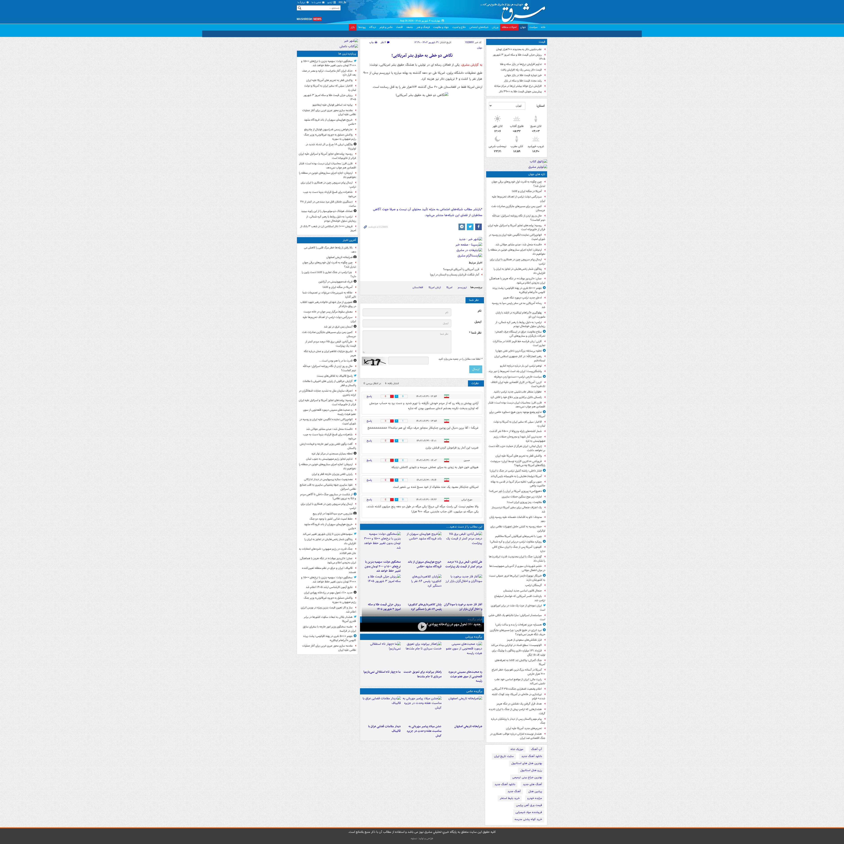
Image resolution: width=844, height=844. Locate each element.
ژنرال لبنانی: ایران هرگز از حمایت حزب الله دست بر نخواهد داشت (517, 448)
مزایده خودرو (534, 798)
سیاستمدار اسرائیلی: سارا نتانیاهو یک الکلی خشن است (517, 617)
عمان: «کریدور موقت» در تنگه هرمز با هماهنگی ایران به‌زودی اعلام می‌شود (517, 281)
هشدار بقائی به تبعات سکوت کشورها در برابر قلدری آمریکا (330, 619)
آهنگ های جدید (532, 784)
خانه (543, 27)
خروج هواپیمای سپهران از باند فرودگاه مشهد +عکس (424, 564)
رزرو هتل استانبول (531, 770)
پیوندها (362, 27)
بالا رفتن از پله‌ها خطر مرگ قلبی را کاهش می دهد (330, 250)
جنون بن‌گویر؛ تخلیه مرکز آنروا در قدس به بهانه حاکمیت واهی (518, 484)
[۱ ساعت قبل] (462, 709)
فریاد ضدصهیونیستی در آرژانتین (335, 282)
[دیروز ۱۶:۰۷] (421, 587)
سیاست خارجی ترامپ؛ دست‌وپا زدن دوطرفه (518, 377)
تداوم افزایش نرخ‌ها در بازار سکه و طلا (521, 64)
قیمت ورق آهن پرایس (529, 805)
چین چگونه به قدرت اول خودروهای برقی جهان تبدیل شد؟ (518, 184)
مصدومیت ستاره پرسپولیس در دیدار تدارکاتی (328, 479)
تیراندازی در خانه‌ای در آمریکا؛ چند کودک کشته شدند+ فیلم (518, 696)
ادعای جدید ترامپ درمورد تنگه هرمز (522, 298)
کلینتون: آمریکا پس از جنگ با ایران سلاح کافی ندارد (518, 549)
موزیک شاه (517, 749)
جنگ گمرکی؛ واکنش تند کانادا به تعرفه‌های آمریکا (520, 662)
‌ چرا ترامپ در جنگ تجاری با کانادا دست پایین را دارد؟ (329, 274)
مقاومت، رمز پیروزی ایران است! (524, 502)
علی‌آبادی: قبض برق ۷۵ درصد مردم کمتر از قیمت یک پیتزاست (463, 564)
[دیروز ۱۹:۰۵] (421, 709)
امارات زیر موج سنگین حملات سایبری (522, 497)
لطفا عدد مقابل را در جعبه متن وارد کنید (460, 359)
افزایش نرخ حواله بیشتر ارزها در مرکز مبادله (518, 86)
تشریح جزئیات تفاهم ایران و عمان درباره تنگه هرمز (330, 353)
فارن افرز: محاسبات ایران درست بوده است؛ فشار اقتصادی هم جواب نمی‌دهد (516, 405)
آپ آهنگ (536, 749)
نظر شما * (475, 333)
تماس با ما (317, 2)
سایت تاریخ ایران (504, 756)
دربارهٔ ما (302, 2)
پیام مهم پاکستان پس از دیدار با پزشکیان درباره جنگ (518, 721)
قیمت (542, 42)
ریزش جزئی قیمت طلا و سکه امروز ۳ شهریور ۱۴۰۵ (519, 57)
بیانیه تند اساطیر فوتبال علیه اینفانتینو (333, 105)
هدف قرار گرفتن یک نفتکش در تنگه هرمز (519, 704)
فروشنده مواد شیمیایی (528, 812)
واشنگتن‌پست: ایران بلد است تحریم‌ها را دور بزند (515, 371)
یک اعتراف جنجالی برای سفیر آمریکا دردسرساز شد (518, 509)
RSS (341, 2)
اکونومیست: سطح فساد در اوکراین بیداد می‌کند (516, 645)
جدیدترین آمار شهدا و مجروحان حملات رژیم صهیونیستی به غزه (519, 439)
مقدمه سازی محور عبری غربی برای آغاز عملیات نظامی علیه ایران (329, 112)
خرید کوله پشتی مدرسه (528, 819)
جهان (523, 27)
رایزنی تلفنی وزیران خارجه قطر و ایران (332, 474)
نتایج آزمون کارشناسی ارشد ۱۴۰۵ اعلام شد (329, 587)
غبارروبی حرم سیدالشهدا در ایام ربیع (333, 513)
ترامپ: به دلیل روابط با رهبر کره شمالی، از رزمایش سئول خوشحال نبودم (520, 324)
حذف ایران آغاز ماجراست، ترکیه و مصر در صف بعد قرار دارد (329, 73)
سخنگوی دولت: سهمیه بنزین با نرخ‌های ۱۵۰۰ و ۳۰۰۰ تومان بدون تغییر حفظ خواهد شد (383, 566)
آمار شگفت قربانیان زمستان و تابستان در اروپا (454, 275)
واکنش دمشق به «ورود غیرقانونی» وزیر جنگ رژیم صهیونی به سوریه (330, 137)
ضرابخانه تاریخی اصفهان (468, 726)
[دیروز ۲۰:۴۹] (421, 545)
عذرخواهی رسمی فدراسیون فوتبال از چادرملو (328, 129)
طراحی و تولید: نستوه (422, 838)
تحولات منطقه (509, 27)
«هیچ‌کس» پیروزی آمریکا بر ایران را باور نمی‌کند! (515, 491)
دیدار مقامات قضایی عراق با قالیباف (384, 729)
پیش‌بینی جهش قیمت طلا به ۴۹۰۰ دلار (520, 91)
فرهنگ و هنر (423, 27)
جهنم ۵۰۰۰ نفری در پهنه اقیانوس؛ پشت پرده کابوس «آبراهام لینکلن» (519, 290)
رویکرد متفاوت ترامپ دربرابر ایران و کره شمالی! (516, 542)
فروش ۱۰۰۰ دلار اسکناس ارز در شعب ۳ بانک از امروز (328, 228)
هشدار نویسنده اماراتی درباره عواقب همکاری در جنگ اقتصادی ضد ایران (517, 736)
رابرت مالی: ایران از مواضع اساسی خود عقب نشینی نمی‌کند (519, 681)
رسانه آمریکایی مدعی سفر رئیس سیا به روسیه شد (518, 305)
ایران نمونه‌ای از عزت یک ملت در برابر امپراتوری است (518, 608)
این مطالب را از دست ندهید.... (464, 526)
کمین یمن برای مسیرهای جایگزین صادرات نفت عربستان (518, 208)
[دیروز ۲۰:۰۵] (422, 626)
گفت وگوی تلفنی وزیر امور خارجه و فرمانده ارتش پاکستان (328, 446)
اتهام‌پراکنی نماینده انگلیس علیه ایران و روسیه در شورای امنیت (517, 237)
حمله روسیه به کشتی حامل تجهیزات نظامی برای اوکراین (517, 528)
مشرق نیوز (514, 11)
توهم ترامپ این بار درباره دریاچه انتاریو (521, 366)
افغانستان (418, 287)
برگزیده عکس (474, 691)
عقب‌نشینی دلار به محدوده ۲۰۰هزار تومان (519, 49)
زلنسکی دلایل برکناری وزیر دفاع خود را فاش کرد (516, 397)
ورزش (495, 27)
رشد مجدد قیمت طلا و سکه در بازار (523, 81)
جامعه (409, 27)
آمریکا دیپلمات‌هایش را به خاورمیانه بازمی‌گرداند (516, 476)
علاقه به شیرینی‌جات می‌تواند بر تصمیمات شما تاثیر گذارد (329, 295)
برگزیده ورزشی (473, 636)
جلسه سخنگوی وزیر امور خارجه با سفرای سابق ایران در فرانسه (329, 629)
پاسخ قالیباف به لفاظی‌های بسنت (335, 376)
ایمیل (478, 322)
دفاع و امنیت (459, 27)
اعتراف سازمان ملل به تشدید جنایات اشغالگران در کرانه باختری (327, 393)
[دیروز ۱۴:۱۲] (421, 655)
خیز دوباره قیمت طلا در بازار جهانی (523, 75)
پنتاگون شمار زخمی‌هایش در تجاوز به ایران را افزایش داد (519, 271)
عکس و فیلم (386, 27)
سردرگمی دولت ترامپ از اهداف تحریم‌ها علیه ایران (518, 199)
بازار (353, 27)
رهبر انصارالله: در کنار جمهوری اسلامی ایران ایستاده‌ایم (519, 358)
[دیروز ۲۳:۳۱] (462, 545)
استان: (540, 105)
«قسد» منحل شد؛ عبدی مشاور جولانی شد (518, 244)
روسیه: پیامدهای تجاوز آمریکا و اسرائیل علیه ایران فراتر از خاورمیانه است (516, 227)
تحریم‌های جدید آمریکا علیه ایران (524, 728)
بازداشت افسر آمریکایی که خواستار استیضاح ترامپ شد (519, 598)
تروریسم (462, 287)
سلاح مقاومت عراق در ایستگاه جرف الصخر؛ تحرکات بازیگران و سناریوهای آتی (520, 334)
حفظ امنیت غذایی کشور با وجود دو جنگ (331, 519)
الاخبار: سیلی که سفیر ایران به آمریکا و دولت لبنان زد (519, 424)
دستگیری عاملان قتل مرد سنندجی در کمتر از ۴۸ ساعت (328, 204)
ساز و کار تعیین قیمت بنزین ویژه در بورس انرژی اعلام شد (328, 609)
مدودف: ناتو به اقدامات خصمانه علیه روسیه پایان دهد (517, 519)
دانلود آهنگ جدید (531, 756)
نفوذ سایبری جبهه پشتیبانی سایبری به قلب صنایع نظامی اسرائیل (328, 487)
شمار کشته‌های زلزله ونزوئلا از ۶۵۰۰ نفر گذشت (515, 431)
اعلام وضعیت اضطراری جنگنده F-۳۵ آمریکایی (517, 689)
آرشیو (330, 2)
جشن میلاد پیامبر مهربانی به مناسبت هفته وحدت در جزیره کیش (424, 731)
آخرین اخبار (349, 240)
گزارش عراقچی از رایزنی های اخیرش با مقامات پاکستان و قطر (329, 383)
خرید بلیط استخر (510, 798)
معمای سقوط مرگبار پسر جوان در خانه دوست (328, 312)
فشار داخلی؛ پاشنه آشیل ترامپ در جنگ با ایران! (516, 471)
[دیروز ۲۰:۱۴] (381, 545)
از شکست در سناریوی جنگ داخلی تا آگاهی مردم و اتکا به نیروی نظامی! (328, 496)
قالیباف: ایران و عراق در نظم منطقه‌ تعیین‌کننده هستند (329, 570)
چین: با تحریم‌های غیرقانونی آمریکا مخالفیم (518, 536)
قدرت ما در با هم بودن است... (336, 361)
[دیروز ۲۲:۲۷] (462, 655)
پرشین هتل (535, 791)
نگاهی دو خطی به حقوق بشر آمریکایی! (422, 55)
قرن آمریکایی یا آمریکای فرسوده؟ (461, 269)
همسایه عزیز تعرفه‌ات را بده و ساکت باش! (518, 625)
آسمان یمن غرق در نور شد (338, 327)
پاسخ (369, 396)
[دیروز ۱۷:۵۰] (462, 587)
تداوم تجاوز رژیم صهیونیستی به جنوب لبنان (329, 459)
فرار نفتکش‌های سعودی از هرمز (524, 640)
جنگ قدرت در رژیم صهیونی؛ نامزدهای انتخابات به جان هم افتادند (327, 551)
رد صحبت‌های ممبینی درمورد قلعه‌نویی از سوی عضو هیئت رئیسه (465, 676)
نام (479, 311)
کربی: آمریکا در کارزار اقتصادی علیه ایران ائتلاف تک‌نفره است (518, 384)
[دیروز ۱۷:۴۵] (381, 709)
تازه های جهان (536, 174)
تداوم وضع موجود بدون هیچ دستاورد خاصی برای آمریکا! (517, 414)
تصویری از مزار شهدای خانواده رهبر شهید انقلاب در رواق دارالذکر (328, 304)
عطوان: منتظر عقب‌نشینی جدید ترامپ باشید (518, 392)
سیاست (533, 27)
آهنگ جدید (514, 791)
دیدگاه (372, 27)
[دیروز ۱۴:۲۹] (381, 587)
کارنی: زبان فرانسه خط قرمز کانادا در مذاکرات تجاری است (519, 343)
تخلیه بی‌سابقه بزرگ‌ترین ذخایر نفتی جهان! (518, 351)
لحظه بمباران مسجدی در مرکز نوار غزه (332, 454)
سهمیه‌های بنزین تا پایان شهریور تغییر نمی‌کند (328, 534)
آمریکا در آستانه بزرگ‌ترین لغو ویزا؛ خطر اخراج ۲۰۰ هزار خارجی (518, 672)
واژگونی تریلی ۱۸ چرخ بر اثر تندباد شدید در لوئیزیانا (331, 146)
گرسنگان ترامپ (533, 585)
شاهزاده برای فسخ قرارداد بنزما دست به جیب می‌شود (329, 194)
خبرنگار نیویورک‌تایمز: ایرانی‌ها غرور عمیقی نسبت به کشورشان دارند (517, 578)
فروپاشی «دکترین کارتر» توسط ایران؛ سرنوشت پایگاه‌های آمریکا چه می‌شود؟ (517, 463)
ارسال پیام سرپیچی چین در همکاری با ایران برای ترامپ (517, 261)
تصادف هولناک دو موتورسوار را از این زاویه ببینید (327, 211)
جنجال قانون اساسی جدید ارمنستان (522, 591)
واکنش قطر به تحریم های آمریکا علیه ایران (518, 456)
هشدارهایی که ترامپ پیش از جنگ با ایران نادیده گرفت (517, 711)
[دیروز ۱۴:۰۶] (381, 655)
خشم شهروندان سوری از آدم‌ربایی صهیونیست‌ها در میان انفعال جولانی (517, 568)
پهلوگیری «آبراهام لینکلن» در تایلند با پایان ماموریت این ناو (520, 315)
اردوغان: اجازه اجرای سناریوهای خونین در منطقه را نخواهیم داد (516, 252)
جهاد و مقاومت (441, 27)
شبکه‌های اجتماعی (478, 27)
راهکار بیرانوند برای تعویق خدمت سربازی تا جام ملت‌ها (422, 674)
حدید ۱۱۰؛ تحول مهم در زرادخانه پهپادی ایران (451, 624)
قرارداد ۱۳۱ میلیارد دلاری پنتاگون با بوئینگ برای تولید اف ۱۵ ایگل (518, 653)
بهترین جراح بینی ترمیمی (527, 777)
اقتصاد (399, 27)
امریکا (449, 287)
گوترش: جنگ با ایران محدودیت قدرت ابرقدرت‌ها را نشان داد (517, 559)
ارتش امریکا (435, 287)
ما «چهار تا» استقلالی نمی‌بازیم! (382, 671)
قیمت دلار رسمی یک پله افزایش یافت (521, 70)
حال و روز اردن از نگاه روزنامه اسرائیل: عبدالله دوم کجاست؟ (518, 218)
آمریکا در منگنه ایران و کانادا (527, 191)
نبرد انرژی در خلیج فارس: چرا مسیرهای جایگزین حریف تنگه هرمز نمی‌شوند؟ (517, 632)
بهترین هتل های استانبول (526, 763)
